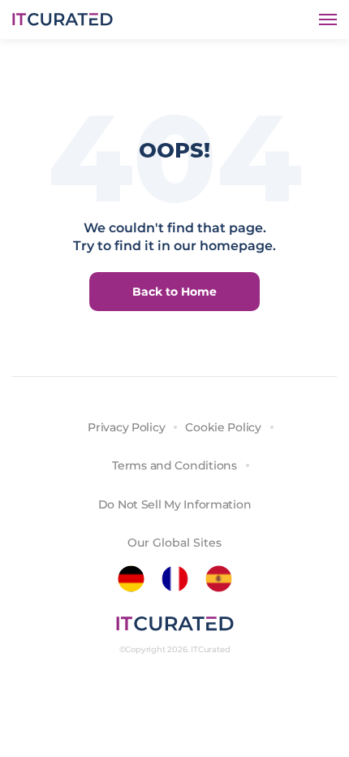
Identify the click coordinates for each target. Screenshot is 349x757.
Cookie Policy (223, 427)
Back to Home (174, 291)
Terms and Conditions (174, 465)
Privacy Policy (126, 427)
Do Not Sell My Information (175, 504)
